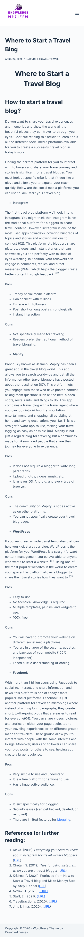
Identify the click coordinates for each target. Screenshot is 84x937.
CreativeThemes (16, 932)
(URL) (43, 891)
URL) (63, 870)
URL (17, 860)
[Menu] (77, 13)
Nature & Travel (37, 58)
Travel (54, 58)
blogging (63, 819)
